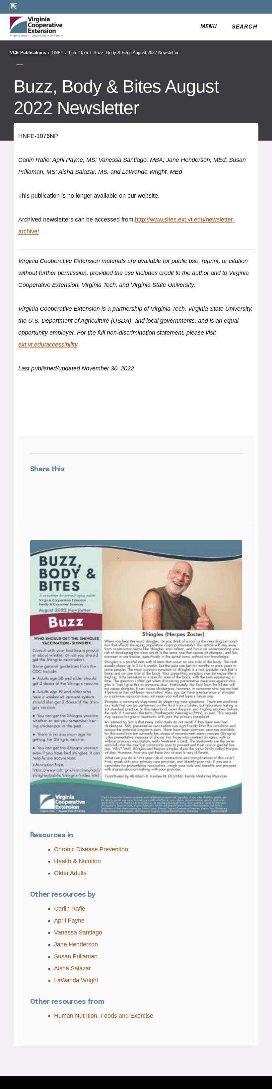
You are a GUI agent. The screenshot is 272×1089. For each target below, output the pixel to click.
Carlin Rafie (69, 908)
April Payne (69, 920)
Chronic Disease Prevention (91, 849)
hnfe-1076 (80, 52)
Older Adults (70, 873)
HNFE (59, 52)
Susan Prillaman (76, 956)
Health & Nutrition (77, 861)
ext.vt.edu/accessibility (47, 344)
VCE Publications (29, 52)
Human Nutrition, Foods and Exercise (103, 1015)
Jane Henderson (76, 944)
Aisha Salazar (72, 968)
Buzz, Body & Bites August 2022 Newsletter (136, 52)
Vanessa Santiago (78, 932)
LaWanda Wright (76, 980)
